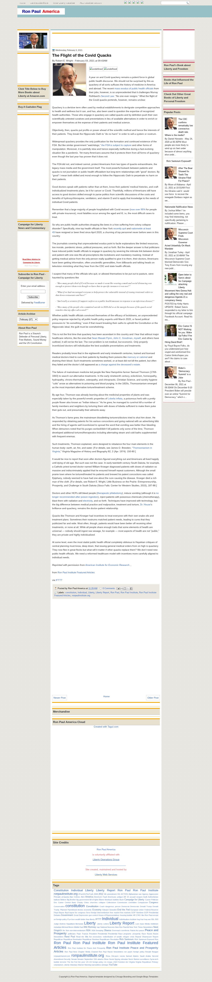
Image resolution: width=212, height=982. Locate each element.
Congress (153, 902)
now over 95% (138, 209)
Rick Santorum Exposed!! (178, 161)
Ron (156, 939)
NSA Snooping (97, 930)
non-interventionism (77, 930)
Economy (97, 909)
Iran (142, 919)
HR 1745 (136, 915)
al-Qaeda (65, 897)
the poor (81, 962)
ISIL (152, 919)
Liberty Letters (103, 924)
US (87, 962)
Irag (138, 919)
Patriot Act (134, 930)
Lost (137, 924)
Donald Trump (146, 906)
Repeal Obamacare (143, 937)
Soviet (111, 959)
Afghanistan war (135, 894)
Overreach (116, 930)
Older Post (153, 697)
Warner (81, 965)
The (68, 962)
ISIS (156, 919)
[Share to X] (128, 588)
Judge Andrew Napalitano (64, 924)
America (89, 897)
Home (22, 3)
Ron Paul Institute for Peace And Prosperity (86, 948)
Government (67, 915)
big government (82, 900)
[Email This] (121, 588)
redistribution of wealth (112, 937)
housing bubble (126, 915)
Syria (152, 959)
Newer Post (59, 697)
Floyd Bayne (59, 913)
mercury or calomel (137, 357)
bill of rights (94, 900)
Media (147, 924)
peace (141, 930)
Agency (145, 894)
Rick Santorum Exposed (144, 939)
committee (132, 902)
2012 (101, 894)
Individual (82, 592)
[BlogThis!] (125, 588)
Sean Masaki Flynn (102, 338)
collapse (102, 902)
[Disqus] (106, 644)
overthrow (125, 930)
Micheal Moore (68, 927)
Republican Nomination (72, 939)
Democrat (125, 906)
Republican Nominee (90, 939)
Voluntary (74, 965)
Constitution (61, 890)
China (86, 902)
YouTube (113, 964)
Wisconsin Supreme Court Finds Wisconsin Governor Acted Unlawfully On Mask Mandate (179, 239)
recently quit (119, 228)
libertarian (79, 924)
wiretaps (105, 965)
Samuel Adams (132, 956)
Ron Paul (114, 592)
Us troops (108, 962)
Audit (145, 897)
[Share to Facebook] (131, 588)
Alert (82, 897)
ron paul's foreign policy (134, 952)
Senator (80, 959)
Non (67, 930)
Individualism (124, 919)
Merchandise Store (39, 3)
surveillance (144, 959)
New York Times (136, 927)
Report (155, 937)
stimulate (124, 959)
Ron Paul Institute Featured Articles (76, 572)
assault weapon (136, 897)
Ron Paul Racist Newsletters (111, 952)
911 (118, 894)
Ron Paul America (79, 977)
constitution (70, 592)
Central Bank (70, 902)
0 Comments (109, 588)
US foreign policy (96, 962)
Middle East (78, 927)
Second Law (107, 96)
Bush (122, 900)
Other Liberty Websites (64, 3)
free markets (125, 913)
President (93, 934)
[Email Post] (118, 588)
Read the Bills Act (84, 937)
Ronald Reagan (151, 952)
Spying (117, 959)
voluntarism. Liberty (62, 965)
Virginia (132, 962)
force (88, 913)
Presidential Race (115, 934)
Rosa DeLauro (112, 956)
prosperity (136, 934)
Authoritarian (153, 897)
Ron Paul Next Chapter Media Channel (81, 952)
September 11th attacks (94, 959)
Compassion (143, 902)
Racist (149, 934)
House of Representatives (109, 915)
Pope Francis (82, 934)
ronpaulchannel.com (62, 956)
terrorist (63, 962)
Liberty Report (102, 592)
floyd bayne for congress (75, 913)
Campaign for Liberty (134, 899)
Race (144, 934)
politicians (72, 934)
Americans (112, 897)
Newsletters (148, 927)
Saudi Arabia (145, 956)
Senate (74, 959)
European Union (137, 910)
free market (114, 913)
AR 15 (126, 897)
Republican (58, 939)
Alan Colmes (75, 897)
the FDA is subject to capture (116, 145)
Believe (63, 900)
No (64, 930)
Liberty (91, 592)
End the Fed (123, 909)
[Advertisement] (134, 12)
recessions (97, 937)
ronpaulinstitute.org (81, 595)
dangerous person (112, 906)
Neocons (111, 927)
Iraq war (147, 919)
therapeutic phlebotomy (109, 493)
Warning (87, 965)
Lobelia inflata (115, 398)
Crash (102, 906)
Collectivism (111, 902)
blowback (108, 900)
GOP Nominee (137, 913)
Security (67, 959)
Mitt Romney (90, 927)
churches (94, 902)
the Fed (74, 962)
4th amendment (110, 894)
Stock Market (133, 959)
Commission (122, 902)
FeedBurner (39, 302)
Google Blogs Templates (147, 977)
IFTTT (59, 580)
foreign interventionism (100, 913)
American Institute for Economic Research (107, 565)
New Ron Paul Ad (122, 927)
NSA (88, 930)
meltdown (154, 924)
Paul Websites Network (91, 3)
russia (122, 956)
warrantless (96, 965)
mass (142, 924)
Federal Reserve (151, 910)
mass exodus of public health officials (133, 88)
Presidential (102, 934)
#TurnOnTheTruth (86, 894)
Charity (80, 902)
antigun (120, 897)
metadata (57, 927)
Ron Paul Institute (129, 592)
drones (80, 910)
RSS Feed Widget (31, 266)
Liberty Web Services (106, 874)
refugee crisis (128, 937)
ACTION (124, 894)
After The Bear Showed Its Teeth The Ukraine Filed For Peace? (185, 174)
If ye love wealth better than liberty (81, 919)
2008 (96, 894)
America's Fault (100, 897)
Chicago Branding (123, 977)
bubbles (116, 900)
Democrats (134, 906)
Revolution (114, 939)
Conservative (59, 906)
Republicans (105, 939)
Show (106, 959)
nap (98, 927)
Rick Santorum (126, 939)
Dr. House (145, 504)
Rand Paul (69, 936)
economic (88, 910)
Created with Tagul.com (106, 726)
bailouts (57, 900)
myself (137, 338)
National (103, 927)
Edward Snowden (109, 910)
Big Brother (71, 900)
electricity (88, 500)
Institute (133, 919)
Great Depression (81, 915)
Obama (107, 930)
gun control (93, 915)
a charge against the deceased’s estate (119, 364)
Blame (101, 900)
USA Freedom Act (120, 962)
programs (127, 934)
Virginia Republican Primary (146, 962)
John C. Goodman (122, 338)
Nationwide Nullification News (179, 207)
